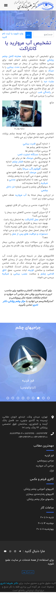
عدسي (12, 179)
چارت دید (49, 81)
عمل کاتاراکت (32, 219)
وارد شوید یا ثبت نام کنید (12, 35)
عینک (51, 70)
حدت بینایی (13, 67)
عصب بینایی (21, 274)
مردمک (30, 158)
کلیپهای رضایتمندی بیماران (40, 494)
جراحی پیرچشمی (45, 460)
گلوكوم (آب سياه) (32, 169)
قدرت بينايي (29, 144)
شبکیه (6, 274)
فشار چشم (18, 161)
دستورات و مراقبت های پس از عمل (30, 234)
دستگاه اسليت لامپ (28, 154)
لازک (52, 471)
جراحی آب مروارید (45, 466)
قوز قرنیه (28, 380)
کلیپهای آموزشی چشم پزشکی (39, 489)
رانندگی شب (45, 92)
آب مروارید (21, 195)
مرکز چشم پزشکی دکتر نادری (20, 303)
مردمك (33, 172)
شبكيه (44, 183)
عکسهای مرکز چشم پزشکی (40, 499)
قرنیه (32, 270)
